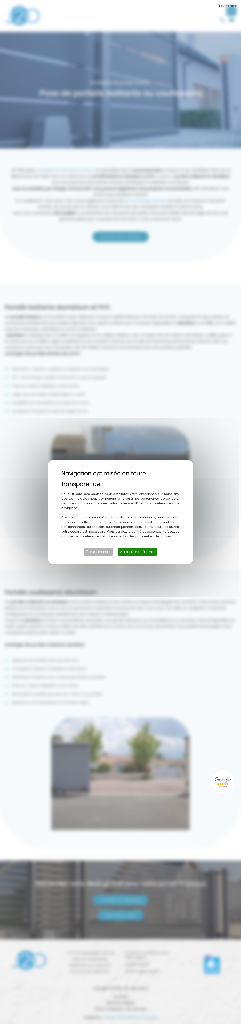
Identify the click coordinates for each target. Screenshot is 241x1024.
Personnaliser (98, 551)
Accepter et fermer (137, 551)
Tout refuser (227, 6)
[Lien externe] (223, 781)
